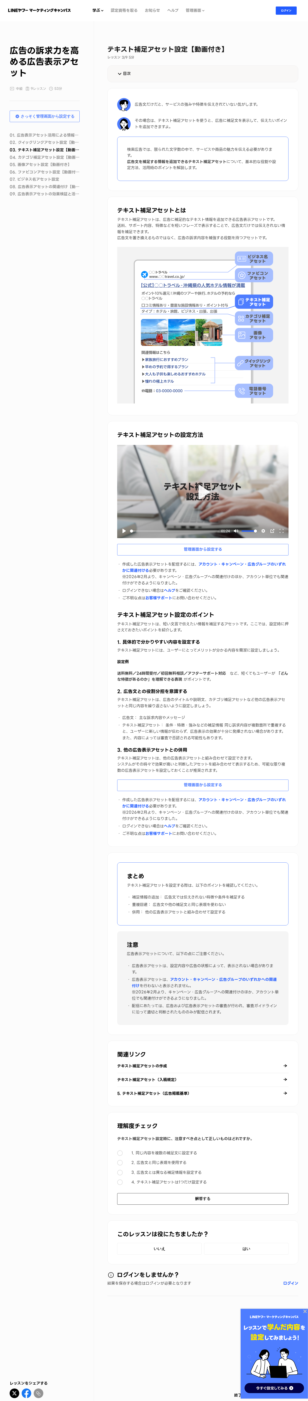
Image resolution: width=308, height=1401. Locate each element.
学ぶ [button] (96, 10)
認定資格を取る (124, 10)
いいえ (159, 1249)
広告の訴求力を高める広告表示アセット (44, 62)
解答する (203, 1198)
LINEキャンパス (39, 10)
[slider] (174, 531)
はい (246, 1249)
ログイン (286, 10)
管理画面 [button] (193, 10)
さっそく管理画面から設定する (48, 116)
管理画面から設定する (203, 549)
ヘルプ (173, 10)
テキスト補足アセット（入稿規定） (148, 1080)
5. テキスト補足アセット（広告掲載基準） (154, 1093)
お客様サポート (158, 598)
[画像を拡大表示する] (203, 325)
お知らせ (152, 10)
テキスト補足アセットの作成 (142, 1066)
